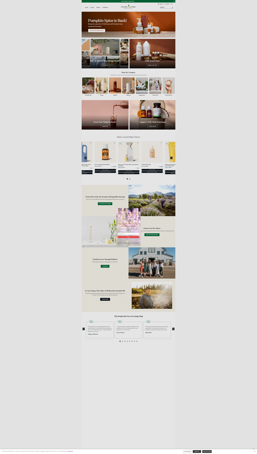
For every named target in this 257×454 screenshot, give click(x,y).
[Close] (254, 451)
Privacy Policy (70, 451)
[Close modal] (139, 209)
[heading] (128, 225)
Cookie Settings (187, 451)
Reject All (197, 451)
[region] (128, 451)
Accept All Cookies (207, 451)
